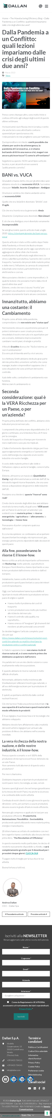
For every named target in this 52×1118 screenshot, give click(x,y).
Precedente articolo (15, 914)
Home (5, 18)
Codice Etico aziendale (38, 1051)
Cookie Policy (34, 1066)
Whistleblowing (35, 1074)
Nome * (26, 947)
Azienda (26, 980)
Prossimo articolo (38, 914)
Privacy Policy (25, 1009)
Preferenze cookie (36, 1070)
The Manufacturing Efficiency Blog (26, 18)
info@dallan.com (14, 1070)
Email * (26, 969)
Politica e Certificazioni (38, 1047)
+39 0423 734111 (14, 1060)
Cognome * (26, 958)
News (8, 75)
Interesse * (26, 991)
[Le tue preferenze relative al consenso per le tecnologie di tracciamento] (47, 1113)
